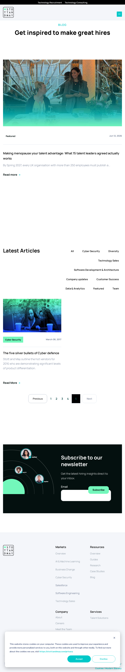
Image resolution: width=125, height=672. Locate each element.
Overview (60, 553)
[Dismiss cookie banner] (114, 638)
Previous (38, 398)
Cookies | (100, 668)
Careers (59, 623)
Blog (92, 577)
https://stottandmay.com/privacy (56, 651)
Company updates (77, 279)
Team (115, 288)
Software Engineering (67, 593)
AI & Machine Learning (67, 561)
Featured (98, 288)
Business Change (65, 569)
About (58, 617)
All (72, 251)
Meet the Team (63, 629)
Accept (79, 659)
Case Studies (97, 571)
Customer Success (107, 279)
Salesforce (61, 585)
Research (95, 565)
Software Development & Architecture (96, 270)
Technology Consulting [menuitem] (76, 2)
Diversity (113, 251)
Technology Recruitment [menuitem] (50, 2)
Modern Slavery (113, 668)
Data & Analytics (75, 288)
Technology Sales (108, 260)
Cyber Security (91, 251)
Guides (94, 559)
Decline (103, 659)
